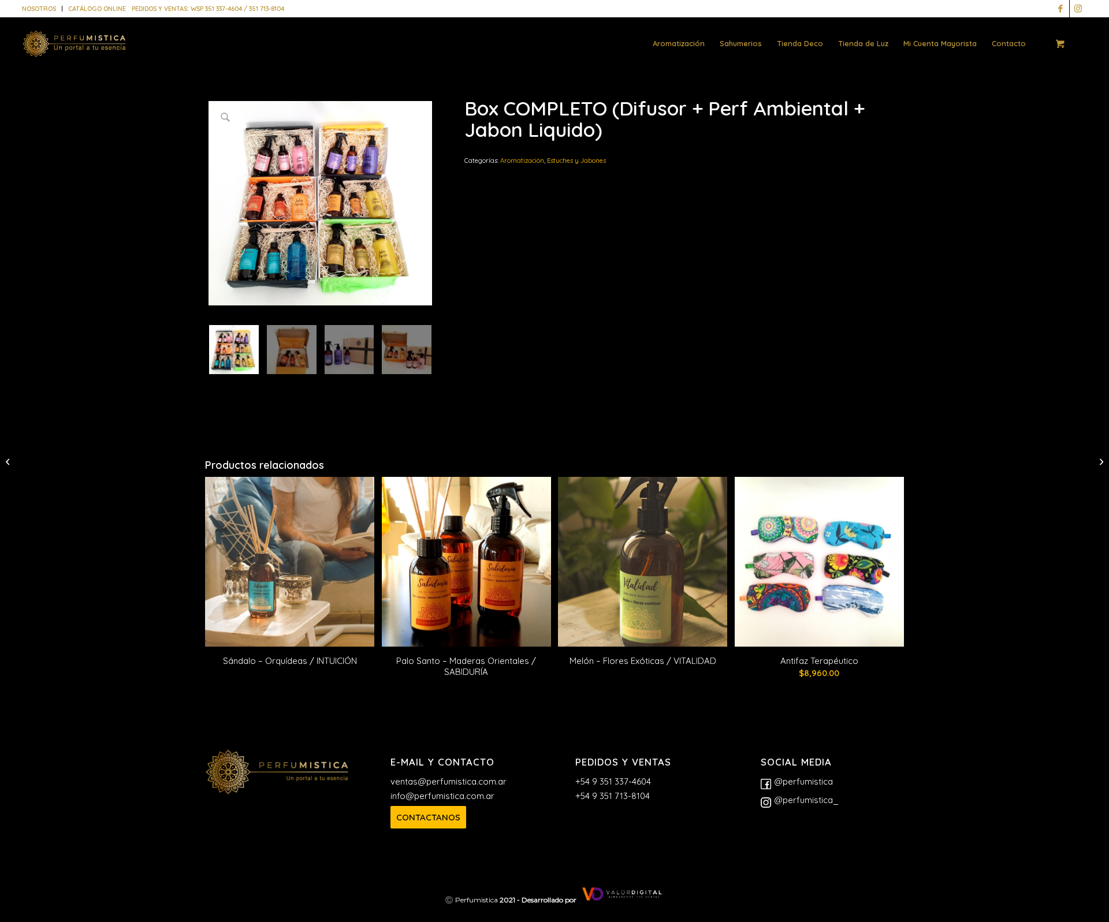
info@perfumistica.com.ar (442, 795)
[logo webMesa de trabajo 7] (74, 52)
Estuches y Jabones (576, 160)
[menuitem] (42, 9)
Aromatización (522, 160)
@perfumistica (803, 781)
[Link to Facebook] (1060, 8)
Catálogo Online (97, 9)
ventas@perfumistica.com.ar (448, 781)
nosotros (39, 9)
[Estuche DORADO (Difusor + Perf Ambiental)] (1100, 461)
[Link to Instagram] (1078, 8)
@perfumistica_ (806, 799)
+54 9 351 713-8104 (612, 795)
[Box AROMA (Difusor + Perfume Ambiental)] (9, 461)
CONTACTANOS (428, 817)
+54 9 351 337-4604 (613, 781)
